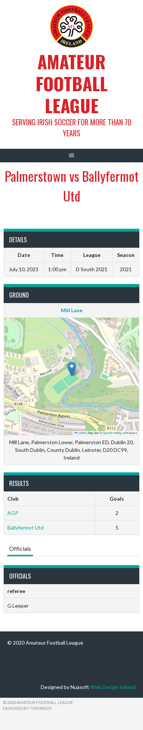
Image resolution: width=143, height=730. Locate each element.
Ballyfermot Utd (25, 527)
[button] (71, 368)
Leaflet (81, 433)
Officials (20, 548)
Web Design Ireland (113, 687)
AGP (12, 513)
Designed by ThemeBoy (27, 708)
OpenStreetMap (112, 433)
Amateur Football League (71, 83)
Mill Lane (71, 310)
